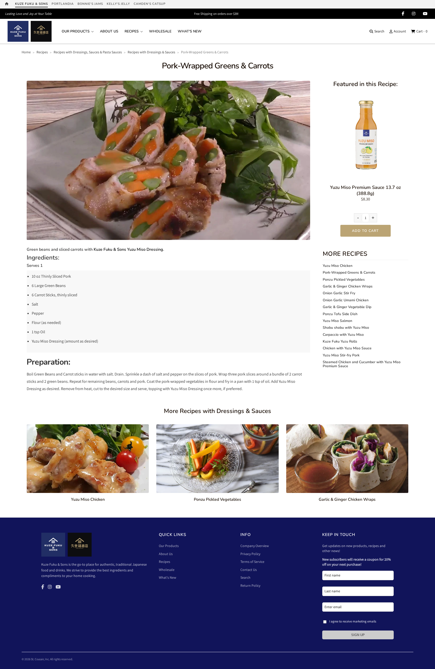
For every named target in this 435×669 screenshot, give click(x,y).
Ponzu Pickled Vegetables (344, 279)
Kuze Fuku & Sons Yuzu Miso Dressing (128, 249)
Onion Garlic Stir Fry (339, 293)
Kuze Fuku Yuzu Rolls (340, 341)
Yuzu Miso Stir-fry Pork (341, 355)
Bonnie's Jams (90, 4)
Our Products (76, 31)
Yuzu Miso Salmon (337, 320)
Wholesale (160, 31)
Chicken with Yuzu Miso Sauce (347, 348)
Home (26, 52)
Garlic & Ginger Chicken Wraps (348, 286)
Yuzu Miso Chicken (337, 265)
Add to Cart (365, 230)
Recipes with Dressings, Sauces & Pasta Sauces (88, 52)
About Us (109, 31)
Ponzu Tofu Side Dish (340, 314)
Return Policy (250, 585)
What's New (190, 31)
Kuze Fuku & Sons (31, 4)
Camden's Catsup (150, 4)
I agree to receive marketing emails (352, 621)
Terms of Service (252, 561)
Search (379, 31)
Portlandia (63, 4)
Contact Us (248, 569)
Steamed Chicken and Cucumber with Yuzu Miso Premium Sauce (362, 364)
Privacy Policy (250, 554)
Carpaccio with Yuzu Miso (343, 334)
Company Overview (254, 545)
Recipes (132, 31)
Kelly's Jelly (118, 4)
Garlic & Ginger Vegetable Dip (347, 307)
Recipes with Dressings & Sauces (151, 52)
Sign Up (358, 635)
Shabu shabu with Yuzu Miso (346, 327)
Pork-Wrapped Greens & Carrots (349, 272)
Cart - (421, 31)
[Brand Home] (8, 4)
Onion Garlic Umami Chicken (346, 300)
